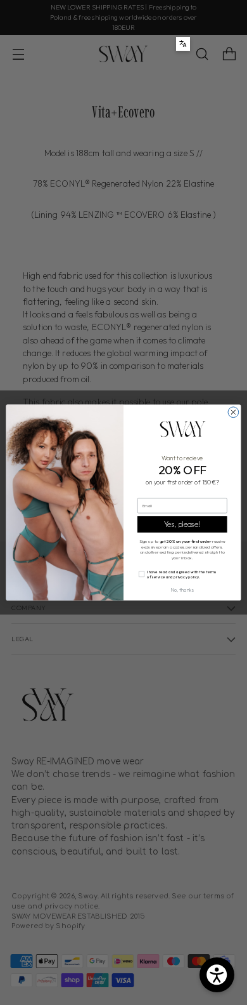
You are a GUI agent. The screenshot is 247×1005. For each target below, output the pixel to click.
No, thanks (182, 590)
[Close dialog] (233, 412)
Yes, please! (182, 524)
